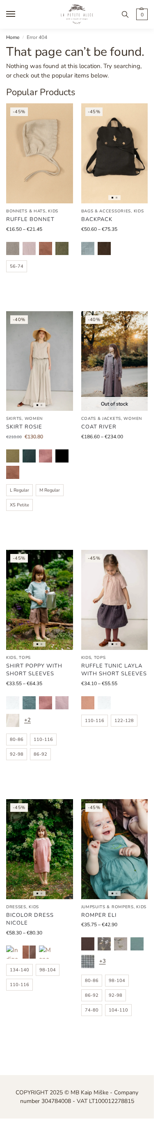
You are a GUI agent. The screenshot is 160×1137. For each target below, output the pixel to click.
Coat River (99, 427)
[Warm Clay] (45, 248)
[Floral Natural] (120, 943)
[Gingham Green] (87, 961)
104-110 (118, 1010)
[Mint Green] (137, 943)
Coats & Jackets (101, 419)
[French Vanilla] (12, 720)
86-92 (40, 754)
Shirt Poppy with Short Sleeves (34, 670)
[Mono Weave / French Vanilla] (45, 952)
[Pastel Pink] (29, 248)
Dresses (16, 907)
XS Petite (19, 505)
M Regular (49, 490)
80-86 (16, 739)
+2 (27, 720)
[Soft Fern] (62, 248)
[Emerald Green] (29, 456)
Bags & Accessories (106, 211)
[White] (12, 702)
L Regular (19, 490)
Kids (53, 211)
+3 (102, 961)
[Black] (62, 456)
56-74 (16, 266)
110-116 (43, 739)
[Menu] (18, 14)
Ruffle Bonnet (30, 219)
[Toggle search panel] (125, 14)
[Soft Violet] (62, 702)
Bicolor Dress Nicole (30, 919)
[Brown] (87, 943)
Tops (25, 658)
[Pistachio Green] (12, 456)
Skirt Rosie (24, 427)
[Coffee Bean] (104, 248)
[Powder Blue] (87, 248)
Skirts (14, 419)
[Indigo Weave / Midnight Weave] (12, 952)
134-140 (19, 970)
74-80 (91, 1010)
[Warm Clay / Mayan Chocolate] (29, 952)
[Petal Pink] (45, 456)
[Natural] (12, 248)
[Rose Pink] (87, 702)
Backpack (96, 219)
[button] (141, 14)
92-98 (16, 754)
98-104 (47, 970)
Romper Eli (99, 915)
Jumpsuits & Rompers (107, 907)
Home (12, 37)
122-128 (124, 721)
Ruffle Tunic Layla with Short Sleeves (114, 670)
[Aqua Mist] (29, 702)
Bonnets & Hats (26, 211)
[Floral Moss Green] (104, 943)
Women (34, 419)
